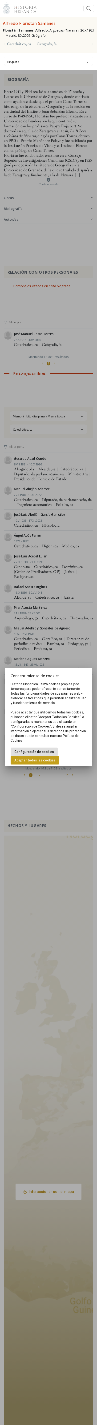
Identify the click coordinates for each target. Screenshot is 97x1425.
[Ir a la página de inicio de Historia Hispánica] (23, 8)
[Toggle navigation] (88, 8)
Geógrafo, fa (47, 44)
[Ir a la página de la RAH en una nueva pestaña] (6, 8)
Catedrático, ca (19, 44)
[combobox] (48, 61)
